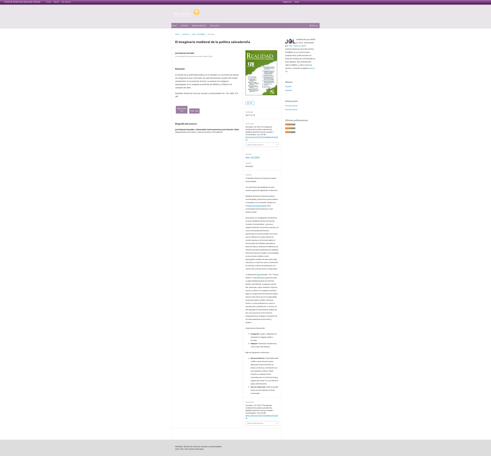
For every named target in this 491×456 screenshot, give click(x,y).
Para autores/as (291, 109)
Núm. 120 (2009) (198, 34)
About (56, 2)
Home (48, 2)
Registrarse (287, 2)
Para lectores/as (291, 105)
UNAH (296, 46)
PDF (251, 103)
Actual (174, 25)
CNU (290, 46)
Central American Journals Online (22, 1)
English (288, 86)
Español (288, 90)
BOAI (259, 274)
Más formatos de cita (255, 145)
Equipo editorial (199, 25)
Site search (66, 2)
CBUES (303, 46)
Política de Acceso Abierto (257, 205)
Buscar (314, 25)
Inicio (177, 34)
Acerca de (214, 25)
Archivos (184, 25)
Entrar (296, 2)
